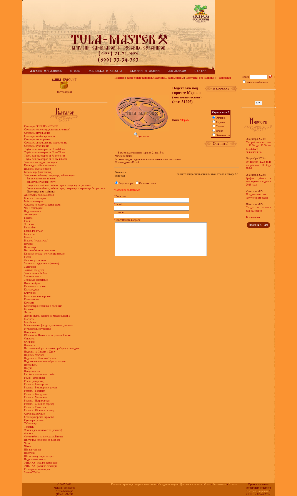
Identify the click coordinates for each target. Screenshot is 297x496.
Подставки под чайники (200, 77)
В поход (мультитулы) (36, 240)
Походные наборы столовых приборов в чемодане (51, 348)
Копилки (28, 309)
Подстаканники (32, 211)
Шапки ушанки (32, 449)
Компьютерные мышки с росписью (43, 305)
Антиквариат (31, 214)
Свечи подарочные (34, 413)
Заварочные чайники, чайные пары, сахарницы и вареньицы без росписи (66, 188)
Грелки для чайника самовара (40, 165)
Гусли (27, 256)
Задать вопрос (126, 183)
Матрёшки (30, 322)
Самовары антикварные (37, 132)
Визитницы (30, 247)
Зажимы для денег (34, 270)
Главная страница (122, 484)
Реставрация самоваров (37, 469)
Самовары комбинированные (40, 136)
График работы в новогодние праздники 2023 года (258, 181)
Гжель (27, 221)
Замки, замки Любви (35, 273)
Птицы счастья (32, 371)
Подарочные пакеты (35, 459)
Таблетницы (30, 423)
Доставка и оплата (191, 484)
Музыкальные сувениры (37, 328)
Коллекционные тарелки (37, 296)
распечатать (225, 77)
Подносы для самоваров (37, 168)
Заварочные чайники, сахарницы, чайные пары (49, 175)
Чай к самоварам (33, 207)
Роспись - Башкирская (36, 384)
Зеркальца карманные (36, 279)
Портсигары (30, 364)
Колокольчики (31, 299)
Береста (28, 217)
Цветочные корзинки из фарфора (42, 439)
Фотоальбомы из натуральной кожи (43, 436)
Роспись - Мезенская (35, 397)
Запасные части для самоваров (40, 162)
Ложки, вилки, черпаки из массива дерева (47, 315)
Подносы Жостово (34, 354)
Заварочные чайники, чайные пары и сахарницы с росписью (59, 185)
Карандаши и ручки (34, 286)
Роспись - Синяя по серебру (39, 403)
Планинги (29, 345)
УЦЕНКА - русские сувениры (40, 465)
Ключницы (30, 292)
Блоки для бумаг (33, 230)
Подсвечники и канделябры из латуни (44, 361)
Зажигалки (30, 266)
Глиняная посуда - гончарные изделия (44, 253)
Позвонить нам (258, 224)
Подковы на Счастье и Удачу (39, 351)
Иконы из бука (32, 283)
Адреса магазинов (145, 484)
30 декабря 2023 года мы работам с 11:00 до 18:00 (258, 165)
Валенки (28, 243)
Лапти (27, 312)
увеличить (144, 136)
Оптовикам (219, 484)
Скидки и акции (168, 484)
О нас (207, 484)
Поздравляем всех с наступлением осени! (258, 196)
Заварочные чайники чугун (41, 181)
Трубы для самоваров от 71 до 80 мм (44, 155)
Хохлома (29, 224)
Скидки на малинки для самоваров (258, 209)
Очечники (29, 341)
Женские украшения (35, 260)
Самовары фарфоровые (37, 139)
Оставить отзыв (147, 183)
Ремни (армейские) (34, 377)
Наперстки (30, 332)
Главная (120, 77)
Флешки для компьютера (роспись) (43, 430)
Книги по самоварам (35, 198)
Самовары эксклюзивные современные (45, 142)
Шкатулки (29, 452)
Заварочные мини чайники (41, 178)
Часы (27, 443)
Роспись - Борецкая (34, 390)
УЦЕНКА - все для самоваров (41, 462)
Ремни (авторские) (34, 381)
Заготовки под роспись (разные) (41, 263)
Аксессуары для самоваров (39, 194)
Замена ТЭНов (32, 472)
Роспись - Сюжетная (35, 407)
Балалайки (29, 227)
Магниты (29, 319)
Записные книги (32, 276)
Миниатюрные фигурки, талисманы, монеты (48, 325)
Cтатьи (233, 484)
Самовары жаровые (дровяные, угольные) (47, 129)
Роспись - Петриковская (37, 400)
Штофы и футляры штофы (38, 456)
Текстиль (29, 426)
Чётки (27, 446)
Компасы (29, 302)
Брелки (28, 237)
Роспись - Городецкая (36, 394)
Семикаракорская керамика (39, 416)
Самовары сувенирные (36, 145)
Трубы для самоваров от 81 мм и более (45, 158)
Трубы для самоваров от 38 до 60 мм (44, 149)
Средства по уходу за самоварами (42, 204)
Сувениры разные (33, 420)
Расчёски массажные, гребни (39, 374)
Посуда (28, 367)
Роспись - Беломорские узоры (40, 387)
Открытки (29, 338)
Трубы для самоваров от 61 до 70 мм (44, 152)
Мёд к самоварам (33, 201)
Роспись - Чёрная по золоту (39, 410)
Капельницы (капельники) (38, 172)
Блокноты (29, 234)
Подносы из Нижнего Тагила (40, 358)
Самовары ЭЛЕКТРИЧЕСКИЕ (41, 126)
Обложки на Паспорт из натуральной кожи (47, 335)
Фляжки (28, 433)
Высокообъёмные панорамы (39, 250)
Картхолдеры (31, 289)
